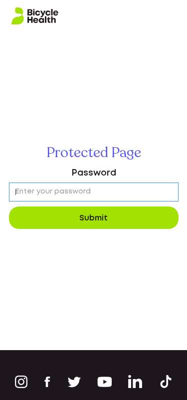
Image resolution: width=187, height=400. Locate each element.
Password (93, 173)
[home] (35, 15)
